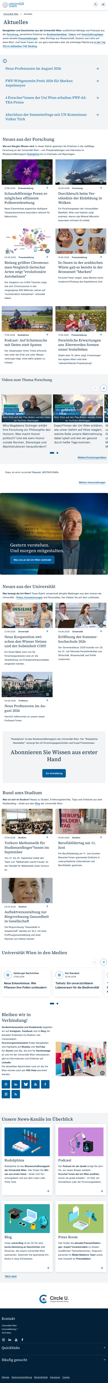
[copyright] (47, 182)
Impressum (55, 1377)
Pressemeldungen (28, 38)
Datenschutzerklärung (22, 1377)
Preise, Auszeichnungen (29, 597)
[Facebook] (22, 1339)
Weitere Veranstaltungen (92, 482)
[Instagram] (3, 1339)
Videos (72, 34)
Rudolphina (33, 154)
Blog (37, 803)
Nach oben (11, 1276)
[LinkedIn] (10, 1339)
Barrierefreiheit (41, 1377)
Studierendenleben (57, 34)
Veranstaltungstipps (92, 34)
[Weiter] (103, 388)
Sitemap (5, 1377)
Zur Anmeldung (54, 773)
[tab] (52, 453)
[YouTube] (16, 1339)
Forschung (12, 34)
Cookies (66, 1377)
